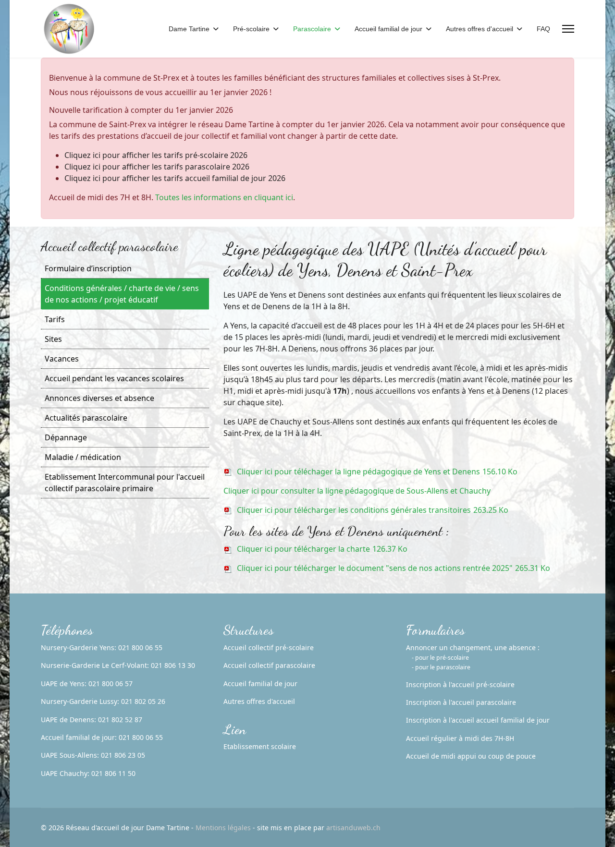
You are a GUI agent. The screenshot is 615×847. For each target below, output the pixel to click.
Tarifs (55, 319)
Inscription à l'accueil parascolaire (461, 702)
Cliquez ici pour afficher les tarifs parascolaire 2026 (156, 166)
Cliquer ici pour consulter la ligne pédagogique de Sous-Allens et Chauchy (357, 490)
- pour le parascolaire (441, 667)
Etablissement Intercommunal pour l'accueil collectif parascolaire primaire (125, 483)
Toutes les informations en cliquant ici (224, 197)
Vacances (62, 358)
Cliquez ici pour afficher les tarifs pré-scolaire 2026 (155, 155)
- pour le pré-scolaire (440, 657)
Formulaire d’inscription (88, 268)
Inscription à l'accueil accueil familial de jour (478, 720)
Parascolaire (312, 29)
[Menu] (568, 29)
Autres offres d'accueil (479, 29)
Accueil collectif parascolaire (269, 665)
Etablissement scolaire (259, 746)
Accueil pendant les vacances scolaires (114, 378)
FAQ (543, 29)
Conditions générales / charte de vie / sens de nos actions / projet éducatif (122, 294)
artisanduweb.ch (353, 827)
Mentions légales (223, 827)
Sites (53, 339)
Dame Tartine (189, 29)
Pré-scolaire (251, 29)
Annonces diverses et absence (99, 398)
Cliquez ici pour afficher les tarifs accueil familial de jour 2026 (174, 178)
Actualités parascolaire (86, 417)
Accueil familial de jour (388, 29)
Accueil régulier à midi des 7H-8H (460, 738)
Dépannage (66, 437)
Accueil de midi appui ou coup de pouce (471, 756)
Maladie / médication (83, 457)
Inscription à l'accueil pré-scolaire (460, 684)
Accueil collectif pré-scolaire (268, 647)
